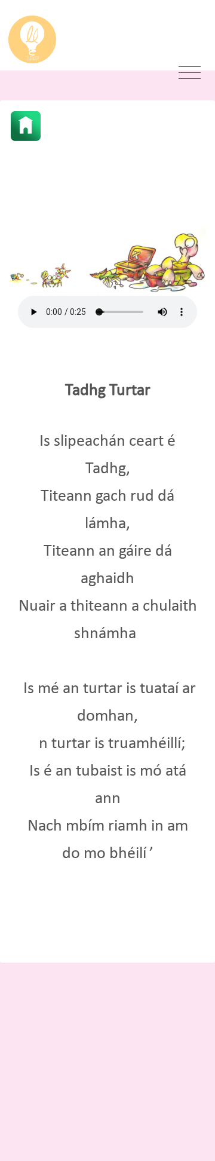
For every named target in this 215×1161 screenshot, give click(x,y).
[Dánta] (26, 126)
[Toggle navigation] (190, 73)
